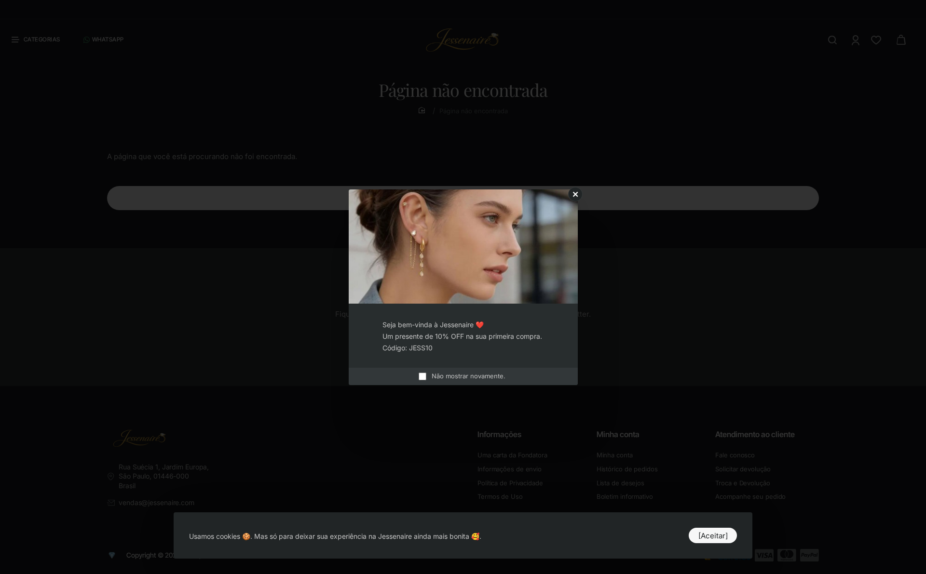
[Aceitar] (713, 535)
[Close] (575, 194)
